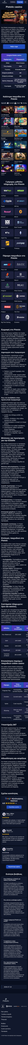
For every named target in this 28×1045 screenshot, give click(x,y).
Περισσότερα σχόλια (14, 866)
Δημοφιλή (3, 103)
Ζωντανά (11, 103)
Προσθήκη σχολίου (14, 807)
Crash (18, 103)
